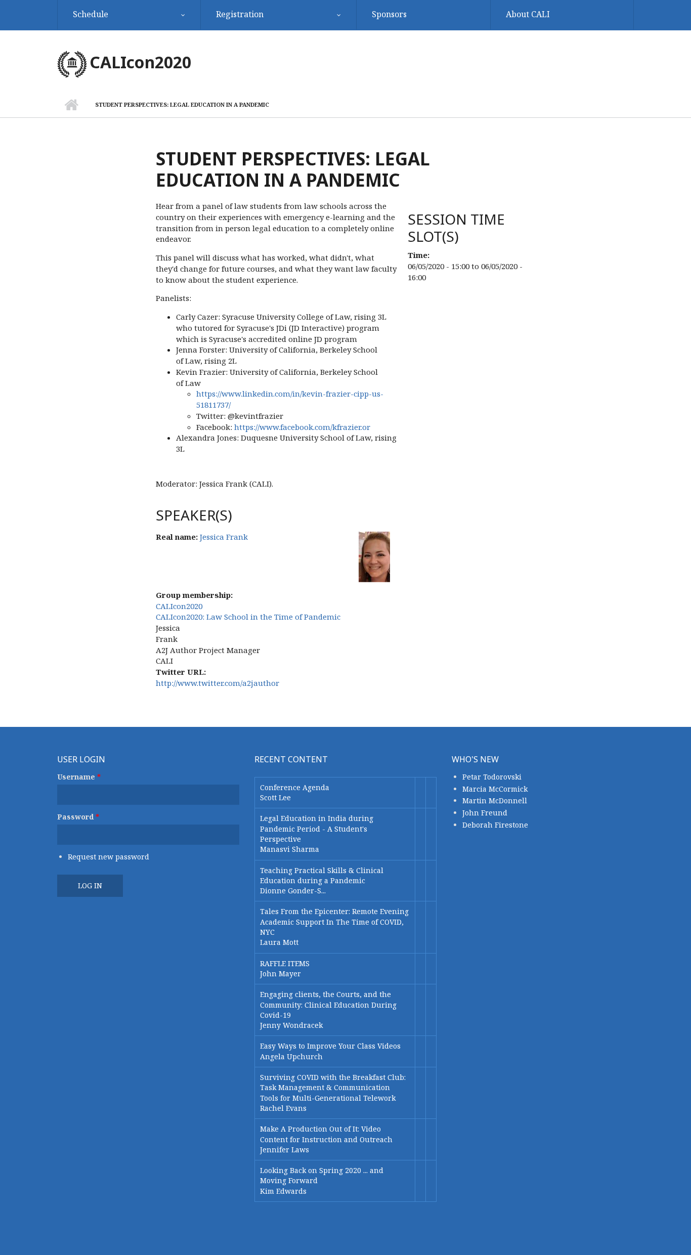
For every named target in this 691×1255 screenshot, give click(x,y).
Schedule (90, 14)
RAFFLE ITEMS (285, 963)
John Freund (484, 812)
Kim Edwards (283, 1191)
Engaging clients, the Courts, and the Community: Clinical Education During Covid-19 (328, 1004)
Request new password (108, 856)
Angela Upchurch (291, 1056)
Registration (240, 14)
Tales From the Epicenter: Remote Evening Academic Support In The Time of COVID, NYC (334, 921)
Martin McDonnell (494, 800)
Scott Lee (275, 797)
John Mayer (280, 973)
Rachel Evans (283, 1108)
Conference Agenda (294, 787)
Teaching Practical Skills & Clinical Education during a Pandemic (321, 875)
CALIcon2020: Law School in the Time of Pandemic (248, 617)
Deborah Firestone (495, 825)
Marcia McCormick (495, 789)
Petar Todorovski (492, 777)
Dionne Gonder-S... (293, 890)
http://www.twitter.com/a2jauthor (217, 683)
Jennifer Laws (284, 1149)
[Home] (72, 63)
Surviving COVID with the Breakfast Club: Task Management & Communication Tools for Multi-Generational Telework (333, 1087)
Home (71, 104)
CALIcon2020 (140, 62)
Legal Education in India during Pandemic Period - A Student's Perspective (316, 828)
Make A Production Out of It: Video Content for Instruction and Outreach (326, 1134)
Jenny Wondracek (291, 1025)
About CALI (528, 14)
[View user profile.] (374, 556)
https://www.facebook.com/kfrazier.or (302, 427)
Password (78, 816)
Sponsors (389, 14)
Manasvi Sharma (289, 849)
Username (79, 777)
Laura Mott (279, 942)
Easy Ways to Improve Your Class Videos (330, 1046)
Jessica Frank (224, 537)
